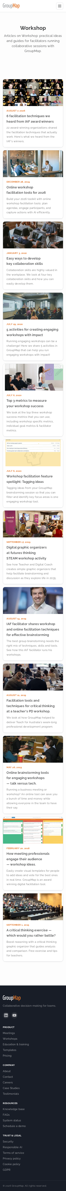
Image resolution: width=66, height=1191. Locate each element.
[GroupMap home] (11, 6)
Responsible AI (12, 1147)
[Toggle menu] (59, 6)
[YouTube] (14, 1015)
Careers (8, 1082)
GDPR (6, 1169)
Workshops (10, 1038)
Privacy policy (12, 1158)
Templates (9, 1050)
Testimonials (11, 1093)
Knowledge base (14, 1109)
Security (8, 1141)
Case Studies (11, 1088)
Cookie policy (11, 1164)
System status (12, 1120)
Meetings (9, 1033)
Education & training (16, 1044)
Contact (8, 1076)
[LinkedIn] (6, 1015)
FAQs (6, 1114)
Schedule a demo (14, 1126)
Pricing (7, 1055)
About (7, 1071)
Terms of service (13, 1152)
